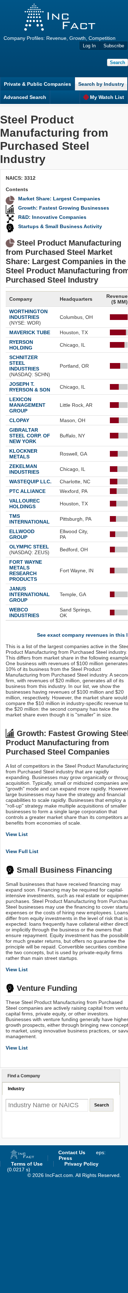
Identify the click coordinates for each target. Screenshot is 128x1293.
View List (17, 834)
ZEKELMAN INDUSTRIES (24, 469)
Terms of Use (27, 1164)
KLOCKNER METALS (23, 453)
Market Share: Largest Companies (59, 198)
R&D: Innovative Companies (52, 217)
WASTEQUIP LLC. (30, 481)
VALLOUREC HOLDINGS (24, 503)
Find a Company (23, 1075)
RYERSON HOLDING (21, 345)
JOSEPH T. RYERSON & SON (29, 387)
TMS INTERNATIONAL (29, 519)
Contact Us (71, 1152)
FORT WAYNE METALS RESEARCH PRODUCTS (25, 570)
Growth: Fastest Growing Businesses (63, 208)
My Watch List (107, 97)
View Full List (22, 851)
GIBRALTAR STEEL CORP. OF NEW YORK (29, 435)
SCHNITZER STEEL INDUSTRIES (24, 363)
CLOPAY (19, 420)
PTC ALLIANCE (27, 491)
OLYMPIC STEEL (29, 547)
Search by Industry (101, 84)
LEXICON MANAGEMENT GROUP (27, 405)
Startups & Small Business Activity (60, 226)
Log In (89, 45)
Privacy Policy (81, 1164)
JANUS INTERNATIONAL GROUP (29, 594)
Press (65, 1158)
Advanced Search (25, 97)
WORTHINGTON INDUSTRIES (28, 314)
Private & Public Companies (37, 84)
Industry (16, 1088)
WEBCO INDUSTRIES (24, 612)
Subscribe (113, 45)
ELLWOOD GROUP (21, 534)
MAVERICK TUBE (29, 332)
